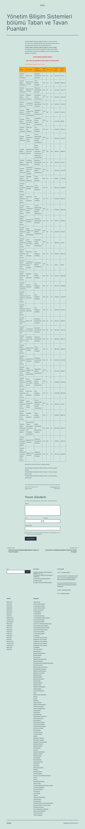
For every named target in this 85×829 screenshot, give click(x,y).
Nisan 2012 (9, 649)
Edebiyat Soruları (37, 675)
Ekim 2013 (9, 613)
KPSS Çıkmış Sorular (38, 718)
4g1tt (26, 488)
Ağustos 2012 (10, 641)
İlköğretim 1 (36, 700)
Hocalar (35, 698)
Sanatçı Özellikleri (37, 773)
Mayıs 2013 (9, 623)
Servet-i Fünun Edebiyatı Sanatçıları (42, 775)
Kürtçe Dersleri (37, 730)
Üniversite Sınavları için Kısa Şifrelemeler (43, 803)
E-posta (46, 518)
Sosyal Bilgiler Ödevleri (38, 781)
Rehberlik (35, 769)
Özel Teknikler (36, 757)
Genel (34, 692)
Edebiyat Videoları (37, 676)
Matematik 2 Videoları (38, 740)
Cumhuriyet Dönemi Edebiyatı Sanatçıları (43, 663)
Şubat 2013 (9, 629)
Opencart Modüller (38, 753)
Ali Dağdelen (36, 647)
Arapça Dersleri (37, 651)
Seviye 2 (35, 779)
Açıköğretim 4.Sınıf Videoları (40, 645)
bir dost (59, 590)
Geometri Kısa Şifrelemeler (39, 694)
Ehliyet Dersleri (37, 680)
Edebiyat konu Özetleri (38, 673)
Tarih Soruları (36, 791)
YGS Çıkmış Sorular (38, 813)
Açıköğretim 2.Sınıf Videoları (40, 641)
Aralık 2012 (9, 633)
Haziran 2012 (10, 645)
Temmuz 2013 (10, 619)
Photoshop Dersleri (38, 761)
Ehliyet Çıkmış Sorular (38, 678)
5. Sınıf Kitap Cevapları (38, 615)
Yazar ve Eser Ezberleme (39, 811)
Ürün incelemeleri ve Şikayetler (40, 809)
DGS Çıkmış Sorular (38, 665)
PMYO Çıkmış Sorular (38, 767)
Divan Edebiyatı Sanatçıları (39, 669)
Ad (26, 518)
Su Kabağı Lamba (37, 580)
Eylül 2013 (9, 615)
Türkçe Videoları (37, 801)
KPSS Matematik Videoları (39, 726)
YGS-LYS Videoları (37, 815)
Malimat (35, 736)
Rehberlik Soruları (37, 771)
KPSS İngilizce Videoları (39, 722)
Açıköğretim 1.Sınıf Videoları (40, 639)
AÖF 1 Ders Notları (37, 649)
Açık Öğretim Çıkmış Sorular (40, 637)
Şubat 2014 (9, 607)
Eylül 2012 (9, 639)
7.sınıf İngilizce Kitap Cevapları (40, 625)
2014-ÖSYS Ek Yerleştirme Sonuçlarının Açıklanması (43, 576)
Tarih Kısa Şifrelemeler (38, 787)
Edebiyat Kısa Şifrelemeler (39, 671)
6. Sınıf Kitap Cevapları (38, 619)
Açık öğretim (36, 635)
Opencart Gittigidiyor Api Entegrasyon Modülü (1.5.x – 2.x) (42, 573)
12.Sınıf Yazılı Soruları (38, 609)
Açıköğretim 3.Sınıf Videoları (40, 643)
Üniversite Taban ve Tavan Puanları (42, 805)
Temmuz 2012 (10, 643)
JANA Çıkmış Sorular (38, 706)
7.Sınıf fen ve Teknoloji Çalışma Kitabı (42, 623)
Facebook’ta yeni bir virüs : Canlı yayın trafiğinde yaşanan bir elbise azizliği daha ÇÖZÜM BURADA (67, 577)
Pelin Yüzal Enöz (37, 759)
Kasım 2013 (9, 611)
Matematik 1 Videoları (38, 738)
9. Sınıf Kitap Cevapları (38, 633)
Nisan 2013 (9, 625)
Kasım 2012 (9, 635)
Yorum (27, 503)
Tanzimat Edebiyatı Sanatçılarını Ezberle (43, 785)
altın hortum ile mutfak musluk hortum (66, 582)
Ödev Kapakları (37, 748)
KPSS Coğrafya (37, 720)
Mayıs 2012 (9, 647)
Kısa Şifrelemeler (37, 714)
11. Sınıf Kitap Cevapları (39, 606)
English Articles (37, 684)
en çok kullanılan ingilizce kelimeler (41, 578)
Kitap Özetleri (36, 712)
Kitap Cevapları (37, 710)
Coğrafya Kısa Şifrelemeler (39, 659)
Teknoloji (35, 795)
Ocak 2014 (9, 609)
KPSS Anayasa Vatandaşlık (39, 716)
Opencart (35, 749)
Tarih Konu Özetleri (38, 789)
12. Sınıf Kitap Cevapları (39, 607)
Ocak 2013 (9, 631)
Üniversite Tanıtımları (38, 807)
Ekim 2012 (9, 637)
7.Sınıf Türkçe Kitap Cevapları (40, 629)
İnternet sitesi (28, 525)
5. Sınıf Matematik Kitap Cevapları (41, 617)
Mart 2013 (9, 627)
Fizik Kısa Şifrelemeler (38, 690)
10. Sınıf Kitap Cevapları (39, 604)
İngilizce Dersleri (37, 702)
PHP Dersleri (36, 763)
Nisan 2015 (9, 602)
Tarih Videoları (36, 793)
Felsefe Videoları (37, 688)
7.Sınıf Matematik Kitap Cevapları (41, 627)
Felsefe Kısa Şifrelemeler (39, 686)
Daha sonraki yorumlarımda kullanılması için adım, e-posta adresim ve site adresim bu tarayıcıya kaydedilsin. (43, 533)
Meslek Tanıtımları (37, 746)
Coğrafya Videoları (37, 661)
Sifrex (42, 5)
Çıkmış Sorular (36, 657)
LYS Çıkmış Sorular (37, 732)
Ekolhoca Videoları (37, 682)
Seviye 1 (35, 777)
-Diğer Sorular (36, 602)
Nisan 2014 (9, 606)
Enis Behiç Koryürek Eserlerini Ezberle (42, 582)
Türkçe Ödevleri (37, 799)
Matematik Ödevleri (38, 744)
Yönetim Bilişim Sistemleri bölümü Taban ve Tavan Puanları (41, 47)
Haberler (35, 696)
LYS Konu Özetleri (37, 734)
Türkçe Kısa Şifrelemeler (39, 797)
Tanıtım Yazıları (37, 783)
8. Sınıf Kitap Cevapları (38, 631)
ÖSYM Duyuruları (37, 755)
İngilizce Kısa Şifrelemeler (39, 704)
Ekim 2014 (9, 604)
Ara (7, 569)
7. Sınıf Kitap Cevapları (38, 621)
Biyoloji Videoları (37, 655)
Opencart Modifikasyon (39, 751)
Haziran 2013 (10, 621)
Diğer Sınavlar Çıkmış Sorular (40, 667)
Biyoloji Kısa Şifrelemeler (39, 653)
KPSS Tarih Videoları (38, 728)
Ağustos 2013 (10, 617)
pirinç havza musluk (62, 575)
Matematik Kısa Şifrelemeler (40, 742)
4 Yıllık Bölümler (53, 487)
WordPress (66, 823)
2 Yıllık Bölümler (37, 611)
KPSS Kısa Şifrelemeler (38, 724)
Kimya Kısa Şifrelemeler (39, 708)
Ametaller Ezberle (65, 572)
